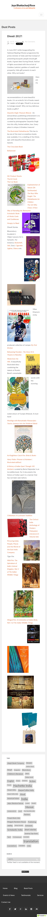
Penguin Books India (13, 818)
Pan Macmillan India (29, 811)
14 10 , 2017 (14, 42)
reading (9, 825)
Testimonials (26, 895)
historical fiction (13, 798)
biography (17, 770)
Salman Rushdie (19, 825)
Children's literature (15, 774)
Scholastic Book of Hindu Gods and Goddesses (13, 216)
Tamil (9, 837)
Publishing (32, 822)
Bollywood (11, 151)
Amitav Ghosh (30, 766)
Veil (8, 246)
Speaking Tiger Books (31, 833)
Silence (16, 248)
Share (12, 43)
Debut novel (29, 777)
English (10, 781)
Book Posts (28, 888)
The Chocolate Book (15, 147)
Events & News (9, 895)
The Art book (12, 179)
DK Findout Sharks (14, 176)
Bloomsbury (26, 770)
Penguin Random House (16, 822)
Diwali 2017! (14, 36)
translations (12, 846)
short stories (30, 830)
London (27, 803)
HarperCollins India (26, 790)
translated (26, 837)
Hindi (22, 794)
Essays (18, 780)
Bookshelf (18, 243)
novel (20, 811)
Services (40, 895)
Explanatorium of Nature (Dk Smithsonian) (33, 187)
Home (5, 888)
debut (27, 773)
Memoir (29, 807)
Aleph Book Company (15, 763)
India (24, 799)
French (9, 785)
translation (31, 841)
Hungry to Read (13, 223)
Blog (15, 888)
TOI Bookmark (17, 837)
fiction (33, 781)
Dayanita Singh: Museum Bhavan (19, 113)
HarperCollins (11, 790)
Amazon (29, 763)
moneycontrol (11, 811)
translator (22, 845)
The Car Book (12, 182)
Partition (27, 814)
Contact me (5, 902)
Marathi (34, 803)
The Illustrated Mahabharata (18, 131)
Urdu (29, 846)
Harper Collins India (12, 794)
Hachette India (22, 785)
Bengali (9, 770)
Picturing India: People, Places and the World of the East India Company (13, 546)
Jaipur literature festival (15, 803)
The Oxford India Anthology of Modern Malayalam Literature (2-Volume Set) (34, 528)
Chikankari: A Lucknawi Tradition (19, 515)
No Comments (30, 42)
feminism (24, 780)
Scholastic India (14, 830)
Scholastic (28, 826)
